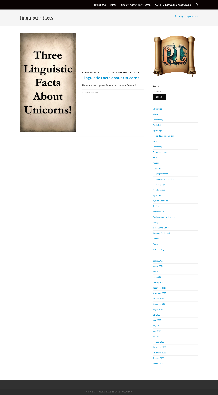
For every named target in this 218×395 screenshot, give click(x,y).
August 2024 (158, 266)
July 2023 (156, 315)
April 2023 (157, 331)
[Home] (175, 16)
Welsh (155, 244)
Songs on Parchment (161, 233)
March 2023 (157, 336)
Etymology (87, 73)
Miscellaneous (159, 190)
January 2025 (158, 261)
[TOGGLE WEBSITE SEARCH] (196, 5)
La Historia (157, 168)
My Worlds (157, 195)
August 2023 (158, 309)
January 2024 (158, 282)
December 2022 (159, 347)
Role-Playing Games (161, 228)
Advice (155, 114)
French (155, 141)
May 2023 (157, 325)
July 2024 (156, 271)
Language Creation (160, 173)
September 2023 (159, 304)
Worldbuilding (158, 249)
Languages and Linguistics (108, 73)
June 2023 (157, 320)
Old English (157, 206)
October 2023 (158, 298)
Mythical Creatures (160, 201)
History (155, 157)
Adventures (157, 109)
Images (156, 163)
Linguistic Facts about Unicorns (110, 77)
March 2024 (157, 277)
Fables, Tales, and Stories (163, 136)
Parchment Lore (132, 73)
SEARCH (159, 97)
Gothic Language (160, 152)
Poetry (155, 222)
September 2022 (159, 363)
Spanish (156, 238)
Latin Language (159, 184)
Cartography (158, 119)
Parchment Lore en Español (164, 217)
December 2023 (159, 288)
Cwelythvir (157, 125)
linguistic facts (192, 16)
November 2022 (159, 353)
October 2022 (158, 358)
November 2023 (159, 293)
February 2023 (158, 342)
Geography (157, 146)
